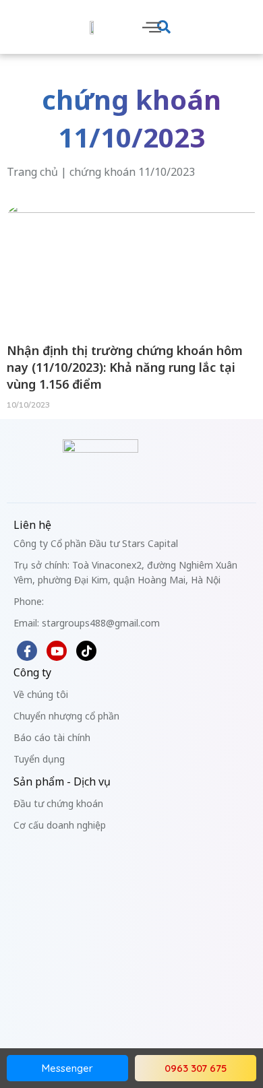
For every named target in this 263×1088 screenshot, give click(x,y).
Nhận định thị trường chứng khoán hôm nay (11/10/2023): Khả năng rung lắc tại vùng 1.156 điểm (125, 367)
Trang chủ (32, 171)
